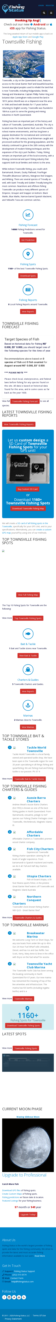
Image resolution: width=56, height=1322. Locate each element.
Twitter (14, 1297)
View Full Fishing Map (28, 594)
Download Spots (28, 275)
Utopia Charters (39, 876)
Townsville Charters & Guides (28, 917)
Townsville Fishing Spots (26, 1048)
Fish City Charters (40, 849)
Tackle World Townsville (36, 749)
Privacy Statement (13, 1318)
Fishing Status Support (24, 1271)
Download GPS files (11, 1190)
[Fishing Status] (13, 8)
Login (41, 5)
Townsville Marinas (23, 998)
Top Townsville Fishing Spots (28, 618)
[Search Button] (44, 12)
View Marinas (28, 727)
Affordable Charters (35, 833)
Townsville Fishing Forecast (25, 401)
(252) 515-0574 (19, 1274)
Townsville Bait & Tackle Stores (29, 779)
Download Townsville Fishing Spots (23, 1025)
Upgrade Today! (28, 1214)
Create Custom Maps (12, 1193)
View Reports (28, 311)
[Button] (51, 13)
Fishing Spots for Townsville (28, 1020)
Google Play (37, 36)
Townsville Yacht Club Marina (39, 965)
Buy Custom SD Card (27, 489)
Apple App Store (20, 36)
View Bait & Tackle (28, 655)
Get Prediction (28, 240)
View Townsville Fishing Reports (19, 424)
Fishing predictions (10, 1197)
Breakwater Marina (36, 934)
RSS (24, 1297)
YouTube (19, 1297)
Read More (40, 1255)
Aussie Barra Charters (36, 799)
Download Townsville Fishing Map (28, 508)
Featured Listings (10, 1200)
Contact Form (16, 1278)
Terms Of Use (39, 1315)
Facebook (4, 1297)
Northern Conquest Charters (26, 900)
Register (50, 5)
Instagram (9, 1297)
